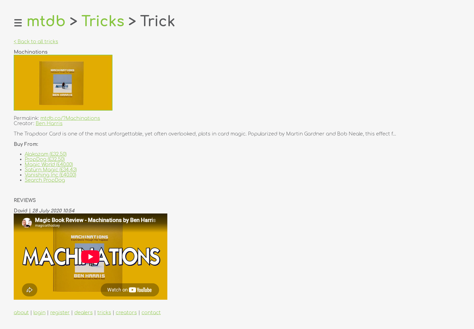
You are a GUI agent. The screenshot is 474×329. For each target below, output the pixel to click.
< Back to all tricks (36, 41)
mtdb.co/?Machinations (70, 118)
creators (126, 312)
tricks (104, 312)
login (39, 312)
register (60, 312)
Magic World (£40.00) (49, 164)
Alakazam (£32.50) (46, 154)
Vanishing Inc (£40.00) (50, 175)
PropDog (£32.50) (45, 159)
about (21, 312)
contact (151, 312)
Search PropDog (45, 180)
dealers (83, 312)
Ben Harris (49, 123)
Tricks (102, 22)
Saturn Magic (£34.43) (51, 169)
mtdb (46, 22)
